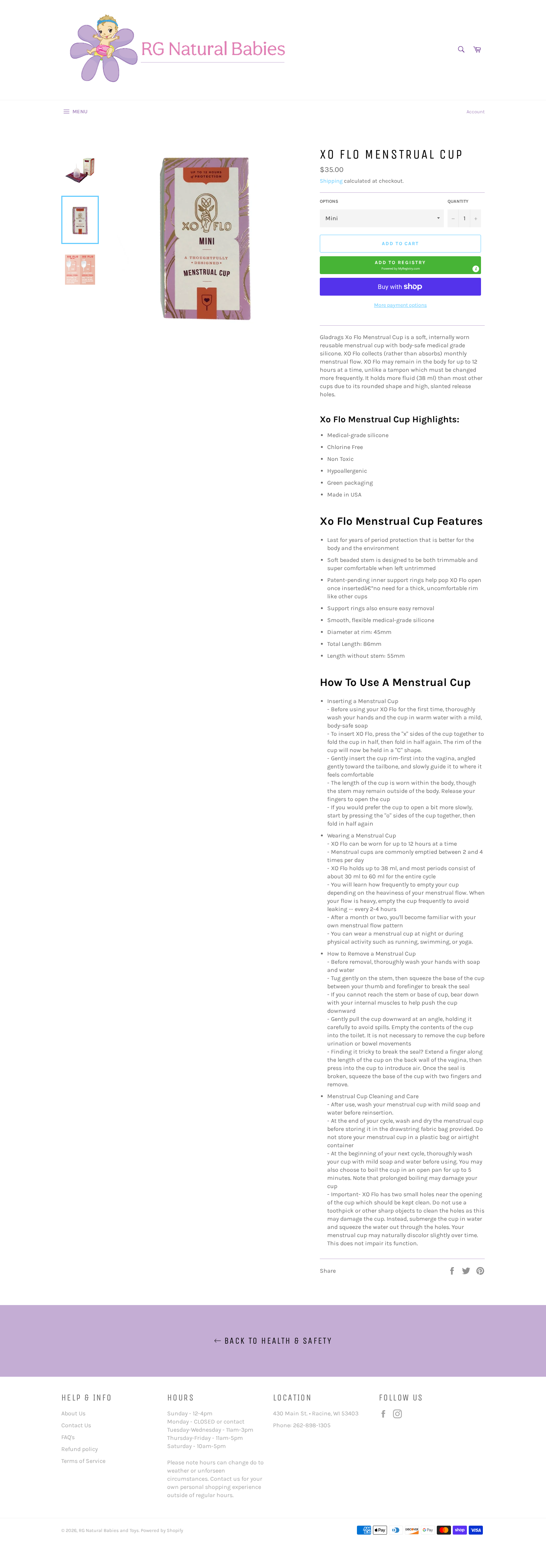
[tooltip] (475, 269)
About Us (73, 1413)
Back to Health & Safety (276, 1341)
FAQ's (68, 1437)
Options (329, 201)
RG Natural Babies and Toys (109, 1530)
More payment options (400, 305)
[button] (400, 265)
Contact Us (76, 1425)
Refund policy (79, 1448)
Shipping (331, 181)
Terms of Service (83, 1460)
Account (476, 111)
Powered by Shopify (162, 1530)
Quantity (458, 201)
